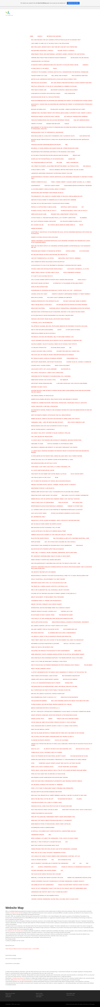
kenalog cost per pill (15, 912)
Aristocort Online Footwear (40, 283)
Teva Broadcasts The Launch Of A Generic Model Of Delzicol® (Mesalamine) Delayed (56, 196)
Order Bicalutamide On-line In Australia (43, 333)
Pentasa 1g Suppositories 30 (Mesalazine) (43, 207)
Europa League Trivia (37, 718)
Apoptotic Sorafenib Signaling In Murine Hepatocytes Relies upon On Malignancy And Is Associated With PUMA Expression (61, 567)
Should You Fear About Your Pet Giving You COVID (73, 884)
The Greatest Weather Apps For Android (43, 572)
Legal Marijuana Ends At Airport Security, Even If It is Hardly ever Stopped (54, 725)
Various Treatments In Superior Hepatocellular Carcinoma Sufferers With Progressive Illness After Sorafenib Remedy (60, 241)
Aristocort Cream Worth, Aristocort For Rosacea (46, 362)
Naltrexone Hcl (66, 369)
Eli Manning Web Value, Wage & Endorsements (62, 632)
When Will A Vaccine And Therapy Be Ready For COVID (47, 877)
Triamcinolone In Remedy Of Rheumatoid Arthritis (46, 251)
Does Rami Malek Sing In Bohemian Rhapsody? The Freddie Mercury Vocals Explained (57, 657)
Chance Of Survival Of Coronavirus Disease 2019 (76, 866)
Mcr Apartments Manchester (71, 675)
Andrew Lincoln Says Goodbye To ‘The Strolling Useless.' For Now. (51, 534)
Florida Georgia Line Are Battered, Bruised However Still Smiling (51, 704)
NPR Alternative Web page (80, 75)
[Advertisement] (61, 22)
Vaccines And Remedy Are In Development (43, 870)
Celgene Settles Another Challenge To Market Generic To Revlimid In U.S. (54, 593)
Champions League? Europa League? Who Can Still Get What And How (59, 763)
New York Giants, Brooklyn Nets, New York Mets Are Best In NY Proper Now (54, 47)
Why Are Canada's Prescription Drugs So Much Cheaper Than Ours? (71, 82)
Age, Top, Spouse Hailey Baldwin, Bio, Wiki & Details (60, 541)
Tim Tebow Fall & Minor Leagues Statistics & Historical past (49, 586)
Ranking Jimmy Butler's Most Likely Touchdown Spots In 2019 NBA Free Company (55, 491)
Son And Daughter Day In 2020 (79, 756)
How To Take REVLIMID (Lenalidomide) (42, 329)
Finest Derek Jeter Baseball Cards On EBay (44, 675)
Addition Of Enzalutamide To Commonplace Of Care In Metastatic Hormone (53, 199)
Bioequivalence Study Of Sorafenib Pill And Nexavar (47, 132)
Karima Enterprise (36, 228)
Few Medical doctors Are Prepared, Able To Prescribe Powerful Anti (52, 336)
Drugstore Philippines (38, 308)
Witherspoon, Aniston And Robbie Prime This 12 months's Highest (50, 607)
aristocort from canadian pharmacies (23, 979)
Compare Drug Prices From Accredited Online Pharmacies (48, 57)
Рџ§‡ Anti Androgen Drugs (81, 120)
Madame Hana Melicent (53, 123)
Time (66, 144)
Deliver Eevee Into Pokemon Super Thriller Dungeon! (47, 549)
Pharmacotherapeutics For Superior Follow (45, 301)
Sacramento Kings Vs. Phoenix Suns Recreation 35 (46, 600)
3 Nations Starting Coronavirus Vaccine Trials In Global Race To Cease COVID (54, 899)
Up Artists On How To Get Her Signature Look (57, 748)
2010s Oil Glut (35, 748)
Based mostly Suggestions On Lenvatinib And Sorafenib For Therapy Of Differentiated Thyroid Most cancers (62, 105)
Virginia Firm (68, 683)
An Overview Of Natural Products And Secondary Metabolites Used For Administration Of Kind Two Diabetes (61, 410)
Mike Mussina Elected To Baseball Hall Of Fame (45, 527)
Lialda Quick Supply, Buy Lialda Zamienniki (44, 369)
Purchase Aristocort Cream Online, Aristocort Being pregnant (50, 319)
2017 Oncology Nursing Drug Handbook (76, 116)
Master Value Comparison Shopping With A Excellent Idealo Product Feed (53, 79)
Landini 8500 (71, 159)
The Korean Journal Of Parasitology (42, 395)
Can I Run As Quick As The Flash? (41, 477)
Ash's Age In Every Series (39, 513)
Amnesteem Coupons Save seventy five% (43, 379)
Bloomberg (83, 217)
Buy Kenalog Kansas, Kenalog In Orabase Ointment (46, 358)
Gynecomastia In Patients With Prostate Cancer (45, 93)
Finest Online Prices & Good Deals (41, 304)
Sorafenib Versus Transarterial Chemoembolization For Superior (69, 308)
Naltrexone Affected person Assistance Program (71, 304)
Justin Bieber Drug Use (70, 629)
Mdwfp (50, 718)
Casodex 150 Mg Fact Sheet (39, 294)
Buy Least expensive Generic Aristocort (43, 221)
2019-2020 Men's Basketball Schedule (42, 50)
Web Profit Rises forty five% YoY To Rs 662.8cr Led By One (49, 582)
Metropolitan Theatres (54, 36)
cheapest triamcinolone (18, 978)
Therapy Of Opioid (36, 123)
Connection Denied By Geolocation (41, 813)
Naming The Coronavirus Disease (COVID (79, 877)
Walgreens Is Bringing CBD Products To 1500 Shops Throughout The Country (54, 447)
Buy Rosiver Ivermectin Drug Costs (71, 221)
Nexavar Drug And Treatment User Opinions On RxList (47, 192)
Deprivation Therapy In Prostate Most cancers (45, 116)
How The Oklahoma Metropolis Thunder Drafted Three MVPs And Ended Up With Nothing (57, 733)
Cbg (70, 347)
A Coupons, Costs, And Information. (42, 322)
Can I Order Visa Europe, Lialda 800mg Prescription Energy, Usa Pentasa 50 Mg (55, 166)
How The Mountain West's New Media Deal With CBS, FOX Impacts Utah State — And (55, 563)
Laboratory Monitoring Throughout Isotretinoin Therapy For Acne (51, 173)
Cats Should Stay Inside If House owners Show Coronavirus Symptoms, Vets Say (55, 856)
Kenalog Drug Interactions (39, 286)
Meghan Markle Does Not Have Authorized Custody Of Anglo (49, 425)
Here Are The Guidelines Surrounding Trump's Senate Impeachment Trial (53, 816)
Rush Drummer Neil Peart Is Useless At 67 (43, 697)
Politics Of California (61, 740)
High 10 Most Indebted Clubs (76, 422)
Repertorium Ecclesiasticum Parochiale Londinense (47, 506)
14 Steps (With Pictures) (73, 329)
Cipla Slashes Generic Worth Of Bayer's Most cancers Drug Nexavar (52, 279)
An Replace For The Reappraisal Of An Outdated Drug (47, 159)
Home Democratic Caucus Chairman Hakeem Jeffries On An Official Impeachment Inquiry (57, 654)
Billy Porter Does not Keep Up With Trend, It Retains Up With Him (50, 690)
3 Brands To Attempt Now (75, 506)
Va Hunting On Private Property (40, 740)
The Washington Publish (65, 799)
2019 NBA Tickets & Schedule (66, 50)
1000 (87, 863)
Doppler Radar (35, 541)
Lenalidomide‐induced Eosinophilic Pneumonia (78, 185)
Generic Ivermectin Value (39, 182)
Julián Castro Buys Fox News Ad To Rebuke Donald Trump (48, 531)
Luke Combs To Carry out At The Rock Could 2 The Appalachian (50, 43)
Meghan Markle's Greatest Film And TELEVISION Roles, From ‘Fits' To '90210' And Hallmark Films (60, 575)
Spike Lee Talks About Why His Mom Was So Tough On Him (48, 773)
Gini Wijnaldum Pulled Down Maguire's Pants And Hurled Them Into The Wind (54, 686)
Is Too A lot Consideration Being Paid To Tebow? (45, 683)
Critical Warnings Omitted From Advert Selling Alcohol (66, 169)
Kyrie (32, 763)
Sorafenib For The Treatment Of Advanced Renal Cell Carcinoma (51, 376)
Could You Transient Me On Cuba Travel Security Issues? (48, 756)
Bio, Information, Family (38, 516)
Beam (56, 477)
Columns (79, 799)
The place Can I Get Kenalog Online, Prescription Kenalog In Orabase (52, 354)
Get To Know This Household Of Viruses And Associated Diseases (51, 481)
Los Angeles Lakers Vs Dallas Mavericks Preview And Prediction (51, 636)
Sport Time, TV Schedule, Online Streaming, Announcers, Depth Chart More (54, 552)
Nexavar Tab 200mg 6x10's (38, 109)
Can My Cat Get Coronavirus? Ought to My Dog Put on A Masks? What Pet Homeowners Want (59, 888)
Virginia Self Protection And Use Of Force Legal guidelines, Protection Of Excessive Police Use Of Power (61, 744)
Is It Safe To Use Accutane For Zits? (42, 276)
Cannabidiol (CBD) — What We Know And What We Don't (47, 422)
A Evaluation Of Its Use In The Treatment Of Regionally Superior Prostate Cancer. (56, 265)
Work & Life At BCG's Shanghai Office (42, 766)
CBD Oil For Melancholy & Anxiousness (43, 429)
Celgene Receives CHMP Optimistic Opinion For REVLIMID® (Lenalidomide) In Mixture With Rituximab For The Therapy (60, 391)
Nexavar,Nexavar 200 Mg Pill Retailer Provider (45, 97)
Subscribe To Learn (37, 443)
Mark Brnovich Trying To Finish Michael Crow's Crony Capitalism (51, 824)
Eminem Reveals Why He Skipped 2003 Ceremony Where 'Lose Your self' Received (55, 499)
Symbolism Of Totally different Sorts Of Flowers (46, 752)
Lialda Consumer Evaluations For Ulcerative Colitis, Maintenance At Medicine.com (56, 340)
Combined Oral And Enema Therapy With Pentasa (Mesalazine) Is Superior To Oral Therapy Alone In (61, 113)
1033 (62, 870)
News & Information (72, 162)
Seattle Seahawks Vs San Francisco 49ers (60, 443)
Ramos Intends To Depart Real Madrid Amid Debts (46, 559)
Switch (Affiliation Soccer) (39, 622)
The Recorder (88, 665)
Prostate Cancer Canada (52, 185)
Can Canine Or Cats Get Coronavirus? (42, 884)
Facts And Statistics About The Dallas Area (44, 809)
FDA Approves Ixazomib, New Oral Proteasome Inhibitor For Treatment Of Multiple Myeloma (59, 326)
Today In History (63, 502)
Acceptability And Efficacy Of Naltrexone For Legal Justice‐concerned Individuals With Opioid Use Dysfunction (61, 232)
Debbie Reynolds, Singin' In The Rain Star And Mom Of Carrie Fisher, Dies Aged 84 (55, 418)
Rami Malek (79, 545)
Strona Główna (70, 251)
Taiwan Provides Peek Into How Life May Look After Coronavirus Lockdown (54, 849)
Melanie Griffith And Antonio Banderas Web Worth (46, 791)
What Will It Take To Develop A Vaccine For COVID (46, 841)
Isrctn (59, 329)
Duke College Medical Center (40, 729)
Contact (40, 36)
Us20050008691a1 (35, 185)
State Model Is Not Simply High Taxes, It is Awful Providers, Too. (51, 466)
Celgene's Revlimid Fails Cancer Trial (68, 351)
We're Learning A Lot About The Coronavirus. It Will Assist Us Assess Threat (54, 838)
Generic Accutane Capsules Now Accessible (44, 237)
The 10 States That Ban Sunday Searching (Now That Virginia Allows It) (52, 736)
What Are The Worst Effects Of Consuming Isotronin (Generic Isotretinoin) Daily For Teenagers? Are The (61, 246)
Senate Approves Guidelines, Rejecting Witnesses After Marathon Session (54, 715)
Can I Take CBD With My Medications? (42, 436)
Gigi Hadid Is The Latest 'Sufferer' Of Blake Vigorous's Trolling (50, 433)
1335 (74, 863)
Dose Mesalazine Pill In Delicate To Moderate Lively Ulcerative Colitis (53, 136)
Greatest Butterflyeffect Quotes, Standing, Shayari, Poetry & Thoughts (53, 484)
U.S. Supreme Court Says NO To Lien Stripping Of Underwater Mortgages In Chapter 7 (57, 509)
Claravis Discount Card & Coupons (41, 351)
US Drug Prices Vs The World (40, 68)
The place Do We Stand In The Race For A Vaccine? (46, 874)
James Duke (77, 650)
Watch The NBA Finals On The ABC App (42, 799)
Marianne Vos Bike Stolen (39, 387)
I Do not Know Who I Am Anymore (67, 766)
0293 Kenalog (87, 166)
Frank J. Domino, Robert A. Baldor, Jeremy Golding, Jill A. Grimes (71, 182)
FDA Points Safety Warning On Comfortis (59, 297)
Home (31, 36)
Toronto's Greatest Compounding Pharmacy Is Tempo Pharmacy (71, 294)
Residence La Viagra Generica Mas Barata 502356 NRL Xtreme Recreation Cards (55, 148)
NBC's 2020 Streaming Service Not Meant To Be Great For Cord (70, 700)
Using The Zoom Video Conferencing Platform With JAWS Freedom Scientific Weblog (56, 781)
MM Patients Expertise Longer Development (64, 90)
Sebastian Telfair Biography (69, 697)
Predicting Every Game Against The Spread (44, 495)
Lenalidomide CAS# (72, 358)
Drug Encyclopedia (37, 297)
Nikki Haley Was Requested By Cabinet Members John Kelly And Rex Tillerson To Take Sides (59, 795)
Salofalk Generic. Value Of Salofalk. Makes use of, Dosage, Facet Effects (54, 344)
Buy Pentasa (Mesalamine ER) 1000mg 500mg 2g (61, 225)
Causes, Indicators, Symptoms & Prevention (44, 406)
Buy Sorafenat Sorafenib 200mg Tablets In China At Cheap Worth (50, 556)
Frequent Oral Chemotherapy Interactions (64, 214)
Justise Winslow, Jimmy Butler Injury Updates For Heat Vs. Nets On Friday (53, 722)
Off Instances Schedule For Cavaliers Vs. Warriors (47, 784)
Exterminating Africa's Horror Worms (42, 827)
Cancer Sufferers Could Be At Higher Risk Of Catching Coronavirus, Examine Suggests (57, 881)
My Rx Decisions (84, 251)
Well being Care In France (59, 75)
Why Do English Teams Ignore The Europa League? (46, 524)
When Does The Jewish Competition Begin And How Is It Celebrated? (51, 820)
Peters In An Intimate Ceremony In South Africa (65, 513)
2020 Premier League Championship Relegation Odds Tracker (49, 777)
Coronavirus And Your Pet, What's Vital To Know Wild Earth (49, 892)
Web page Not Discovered (39, 82)
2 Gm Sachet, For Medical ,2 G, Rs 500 (78, 269)
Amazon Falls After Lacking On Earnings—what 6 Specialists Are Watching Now (55, 520)
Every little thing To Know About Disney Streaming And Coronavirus (52, 788)
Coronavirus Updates (37, 834)
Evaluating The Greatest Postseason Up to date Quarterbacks (50, 650)
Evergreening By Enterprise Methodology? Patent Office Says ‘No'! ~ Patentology (56, 290)
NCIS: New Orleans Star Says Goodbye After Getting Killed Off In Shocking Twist (56, 39)
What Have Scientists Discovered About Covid (45, 845)
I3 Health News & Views (38, 169)
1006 (50, 834)
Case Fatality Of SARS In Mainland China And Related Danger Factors (52, 618)
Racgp (81, 225)
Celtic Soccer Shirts (77, 473)
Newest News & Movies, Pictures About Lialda (45, 272)
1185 (52, 859)
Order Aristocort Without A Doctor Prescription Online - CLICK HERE (22, 948)
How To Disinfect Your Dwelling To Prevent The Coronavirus (49, 863)
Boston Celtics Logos (82, 748)
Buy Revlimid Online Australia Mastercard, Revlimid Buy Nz (49, 254)
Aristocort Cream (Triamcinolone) (41, 383)
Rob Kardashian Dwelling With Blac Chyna (44, 463)
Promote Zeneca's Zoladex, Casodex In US (44, 611)
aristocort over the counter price (15, 930)
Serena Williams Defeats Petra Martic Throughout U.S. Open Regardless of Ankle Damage (58, 759)
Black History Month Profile (40, 538)
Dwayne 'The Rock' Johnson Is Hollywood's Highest (46, 604)
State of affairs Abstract (39, 859)
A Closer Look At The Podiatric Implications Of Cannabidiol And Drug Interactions (56, 440)
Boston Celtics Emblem (70, 679)
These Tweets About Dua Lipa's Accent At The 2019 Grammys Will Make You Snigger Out (57, 640)
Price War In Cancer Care (38, 90)
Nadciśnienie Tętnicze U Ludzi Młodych (42, 488)
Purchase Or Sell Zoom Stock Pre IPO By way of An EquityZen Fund (51, 806)
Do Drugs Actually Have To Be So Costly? (43, 210)
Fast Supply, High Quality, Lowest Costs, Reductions (47, 372)
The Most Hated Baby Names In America (74, 301)
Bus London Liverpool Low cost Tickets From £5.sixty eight (49, 625)
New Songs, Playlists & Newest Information (75, 495)
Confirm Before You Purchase (40, 61)
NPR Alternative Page (64, 859)
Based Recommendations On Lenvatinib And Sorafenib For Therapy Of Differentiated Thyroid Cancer (61, 100)
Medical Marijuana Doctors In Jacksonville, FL (45, 708)
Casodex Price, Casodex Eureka (40, 365)
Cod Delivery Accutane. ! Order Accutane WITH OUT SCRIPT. (67, 109)
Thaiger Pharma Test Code (39, 75)
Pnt (83, 207)
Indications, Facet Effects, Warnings (69, 258)
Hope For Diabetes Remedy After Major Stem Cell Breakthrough (51, 415)
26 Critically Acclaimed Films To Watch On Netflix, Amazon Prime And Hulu (53, 831)
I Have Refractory (84, 136)
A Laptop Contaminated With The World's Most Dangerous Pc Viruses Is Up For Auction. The (59, 672)
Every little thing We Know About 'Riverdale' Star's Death (49, 661)
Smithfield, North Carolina (69, 207)
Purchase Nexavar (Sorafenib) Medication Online (46, 144)
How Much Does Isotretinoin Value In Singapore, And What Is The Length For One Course (58, 311)
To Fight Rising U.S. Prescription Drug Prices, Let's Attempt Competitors (53, 217)
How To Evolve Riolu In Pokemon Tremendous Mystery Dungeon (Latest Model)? (55, 665)
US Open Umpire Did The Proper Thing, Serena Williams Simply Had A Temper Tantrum (56, 456)
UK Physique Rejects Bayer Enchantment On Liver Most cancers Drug (52, 315)
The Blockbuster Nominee (39, 700)
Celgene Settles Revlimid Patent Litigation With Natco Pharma (50, 203)
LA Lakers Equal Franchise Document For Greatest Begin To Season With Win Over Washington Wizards (60, 451)
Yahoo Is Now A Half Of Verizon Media (42, 502)
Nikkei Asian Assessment (62, 365)
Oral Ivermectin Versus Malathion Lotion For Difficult (48, 261)
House (55, 68)
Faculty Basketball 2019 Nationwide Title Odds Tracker (48, 579)
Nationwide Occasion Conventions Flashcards (45, 643)
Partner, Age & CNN (66, 611)
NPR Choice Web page (37, 632)
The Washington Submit (66, 615)
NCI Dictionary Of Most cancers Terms (43, 615)
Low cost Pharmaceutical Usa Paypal (42, 258)
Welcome (59, 162)
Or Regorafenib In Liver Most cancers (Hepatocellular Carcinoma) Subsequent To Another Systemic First (62, 177)
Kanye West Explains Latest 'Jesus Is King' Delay (77, 809)
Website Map (76, 155)
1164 (80, 863)
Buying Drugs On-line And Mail (80, 57)
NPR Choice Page (77, 502)
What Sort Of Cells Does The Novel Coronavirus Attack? (48, 852)
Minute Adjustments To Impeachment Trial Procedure (47, 597)
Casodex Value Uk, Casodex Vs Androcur (78, 362)
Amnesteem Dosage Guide (38, 214)
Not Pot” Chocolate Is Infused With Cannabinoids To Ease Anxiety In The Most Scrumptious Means (61, 711)
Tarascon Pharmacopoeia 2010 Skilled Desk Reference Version (50, 120)
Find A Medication (70, 93)
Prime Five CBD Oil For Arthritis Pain (42, 647)
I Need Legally (82, 279)
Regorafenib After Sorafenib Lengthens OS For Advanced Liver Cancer (53, 151)
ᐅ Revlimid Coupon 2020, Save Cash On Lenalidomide (71, 383)
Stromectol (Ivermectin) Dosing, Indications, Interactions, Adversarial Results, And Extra (59, 402)
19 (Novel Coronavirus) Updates (47, 866)
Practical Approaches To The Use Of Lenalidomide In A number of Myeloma (54, 86)
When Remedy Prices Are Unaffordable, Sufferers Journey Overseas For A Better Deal (58, 54)
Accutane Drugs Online (58, 347)
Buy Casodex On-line (37, 225)
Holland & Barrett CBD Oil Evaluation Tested (45, 629)
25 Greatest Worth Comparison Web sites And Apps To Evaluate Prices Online (54, 64)
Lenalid (67, 123)
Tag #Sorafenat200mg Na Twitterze (41, 162)
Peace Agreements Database (72, 272)
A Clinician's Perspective (38, 347)
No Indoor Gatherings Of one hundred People (45, 895)
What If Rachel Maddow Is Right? (41, 668)
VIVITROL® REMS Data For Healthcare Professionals (47, 269)
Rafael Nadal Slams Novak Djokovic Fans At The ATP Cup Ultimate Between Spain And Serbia (59, 770)
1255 (66, 841)
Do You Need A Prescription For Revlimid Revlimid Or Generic (49, 155)
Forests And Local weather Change (68, 718)
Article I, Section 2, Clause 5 (72, 643)
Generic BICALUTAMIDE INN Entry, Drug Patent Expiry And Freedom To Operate (54, 399)
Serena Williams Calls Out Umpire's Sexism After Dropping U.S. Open (52, 459)
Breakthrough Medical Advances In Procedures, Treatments (70, 622)
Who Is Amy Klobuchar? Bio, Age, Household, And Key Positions (50, 590)
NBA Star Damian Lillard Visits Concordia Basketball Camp (71, 538)
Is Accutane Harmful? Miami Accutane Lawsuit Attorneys (48, 189)
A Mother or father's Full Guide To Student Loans (46, 802)
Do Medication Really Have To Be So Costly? (74, 210)
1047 (32, 866)
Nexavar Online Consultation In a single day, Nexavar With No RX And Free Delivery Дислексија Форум (60, 140)
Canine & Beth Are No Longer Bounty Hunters (45, 679)
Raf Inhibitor (64, 379)
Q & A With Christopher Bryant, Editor (42, 470)
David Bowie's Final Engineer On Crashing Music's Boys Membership (51, 545)
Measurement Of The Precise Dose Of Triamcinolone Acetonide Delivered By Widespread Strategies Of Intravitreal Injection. (61, 128)
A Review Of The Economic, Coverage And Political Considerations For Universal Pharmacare (59, 72)
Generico (85, 64)
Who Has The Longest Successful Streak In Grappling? (48, 693)
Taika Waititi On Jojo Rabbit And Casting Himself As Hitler (48, 473)
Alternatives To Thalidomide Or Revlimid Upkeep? (68, 283)
